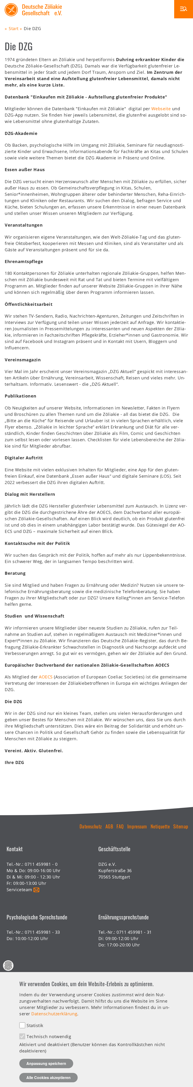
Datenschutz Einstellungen (8, 965)
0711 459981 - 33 (42, 932)
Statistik (35, 1025)
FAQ (120, 826)
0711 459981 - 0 (41, 864)
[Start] (33, 3)
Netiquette (160, 826)
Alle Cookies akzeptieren (48, 1077)
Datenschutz (91, 826)
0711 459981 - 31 (134, 932)
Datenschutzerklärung (54, 1013)
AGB (109, 826)
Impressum (137, 826)
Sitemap (180, 826)
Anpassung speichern (46, 1063)
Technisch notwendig (49, 1036)
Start (14, 28)
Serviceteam (19, 889)
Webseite (161, 108)
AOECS (46, 677)
